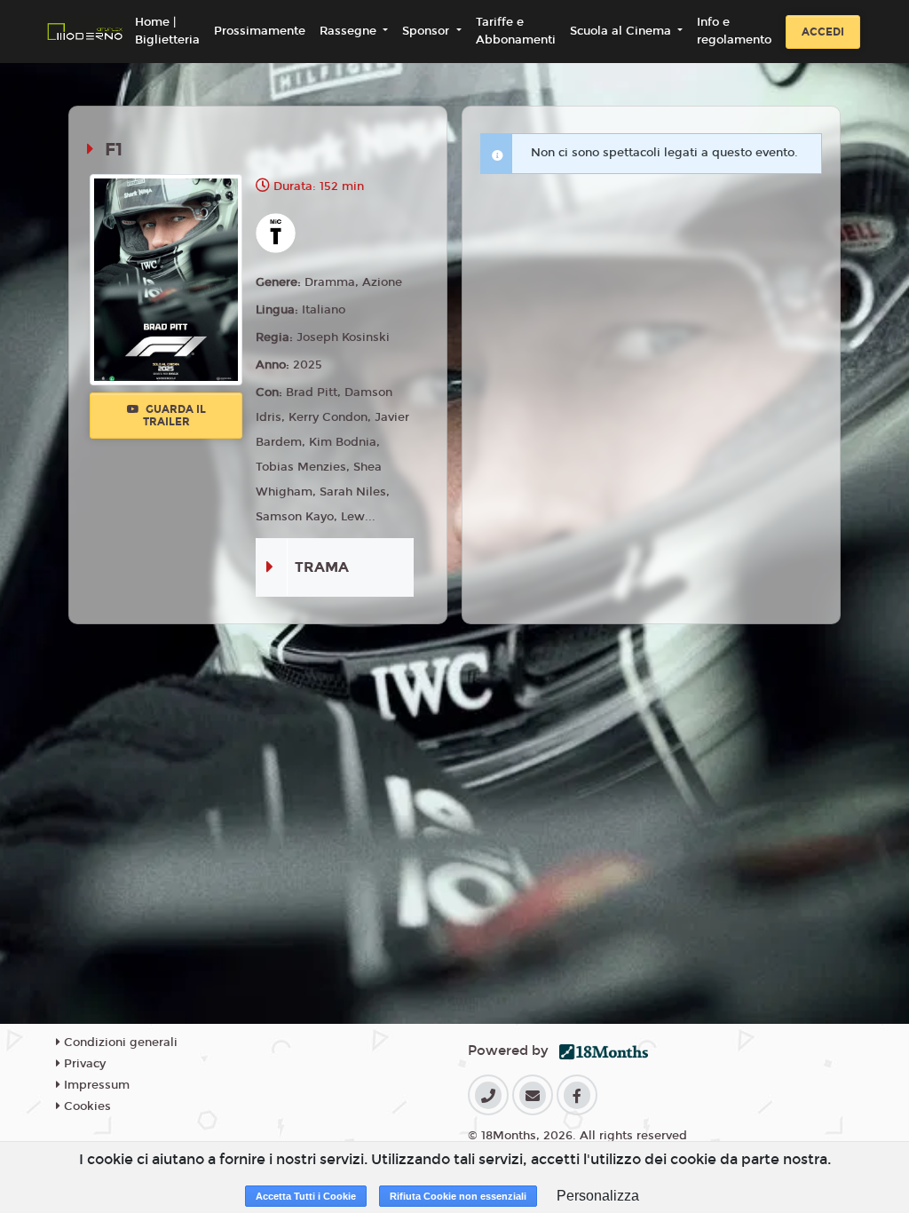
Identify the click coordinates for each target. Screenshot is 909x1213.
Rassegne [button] (350, 31)
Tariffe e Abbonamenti (516, 31)
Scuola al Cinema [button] (622, 31)
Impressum (95, 1085)
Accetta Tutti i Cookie (306, 1196)
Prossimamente (259, 31)
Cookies (85, 1106)
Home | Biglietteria (167, 31)
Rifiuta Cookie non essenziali (458, 1196)
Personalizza (598, 1195)
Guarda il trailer (174, 415)
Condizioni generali (119, 1042)
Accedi (823, 32)
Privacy (83, 1064)
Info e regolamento (734, 31)
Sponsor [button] (427, 31)
